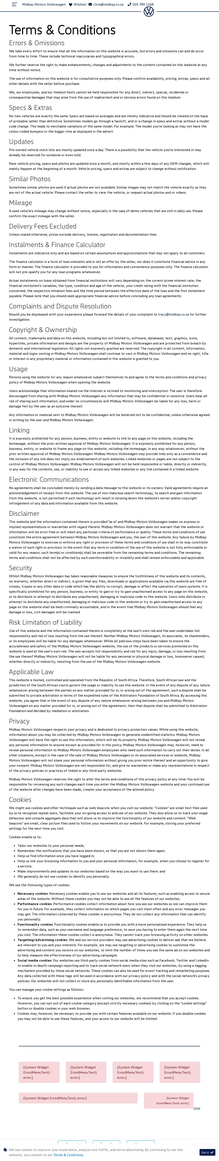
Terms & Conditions (68, 1155)
